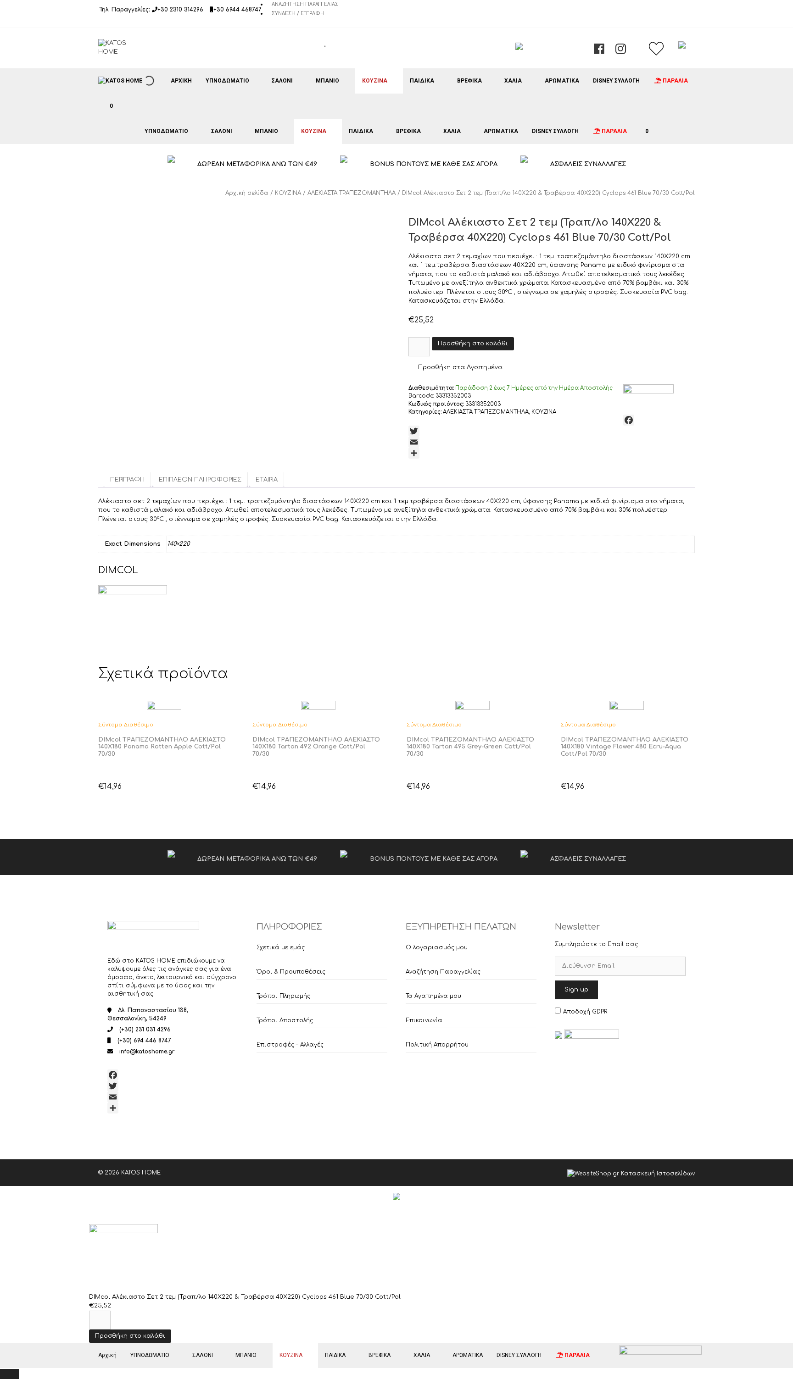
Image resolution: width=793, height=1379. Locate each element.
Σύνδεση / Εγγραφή (298, 13)
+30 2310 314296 (180, 9)
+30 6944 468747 (237, 9)
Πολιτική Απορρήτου (437, 1044)
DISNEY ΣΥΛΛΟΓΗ (616, 81)
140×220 (178, 544)
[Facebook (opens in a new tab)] (599, 51)
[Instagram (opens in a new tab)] (620, 51)
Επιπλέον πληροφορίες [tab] (200, 479)
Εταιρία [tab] (267, 479)
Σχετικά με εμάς (281, 947)
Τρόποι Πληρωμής (283, 996)
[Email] (551, 442)
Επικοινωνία (424, 1020)
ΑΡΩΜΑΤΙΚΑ (562, 81)
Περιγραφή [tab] (127, 479)
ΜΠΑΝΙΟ (327, 81)
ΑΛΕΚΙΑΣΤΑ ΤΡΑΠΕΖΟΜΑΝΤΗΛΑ (351, 193)
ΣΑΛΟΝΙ (282, 81)
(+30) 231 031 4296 (145, 1029)
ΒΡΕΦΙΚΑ (469, 81)
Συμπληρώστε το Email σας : (598, 944)
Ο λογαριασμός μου (437, 947)
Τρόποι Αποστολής (285, 1020)
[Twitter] (551, 431)
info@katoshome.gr (147, 1051)
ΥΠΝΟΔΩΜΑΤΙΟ (227, 81)
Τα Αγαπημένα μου (433, 996)
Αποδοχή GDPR (585, 1011)
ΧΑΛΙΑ (513, 81)
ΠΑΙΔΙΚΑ (422, 81)
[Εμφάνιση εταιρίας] (164, 706)
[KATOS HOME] (120, 81)
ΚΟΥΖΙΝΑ (374, 81)
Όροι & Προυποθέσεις (291, 972)
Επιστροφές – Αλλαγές (290, 1044)
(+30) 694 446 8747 (144, 1040)
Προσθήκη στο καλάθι (473, 343)
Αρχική (181, 81)
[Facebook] (551, 420)
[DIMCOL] (648, 392)
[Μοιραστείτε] (551, 453)
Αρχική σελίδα (246, 193)
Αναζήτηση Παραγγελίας (305, 4)
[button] (455, 367)
